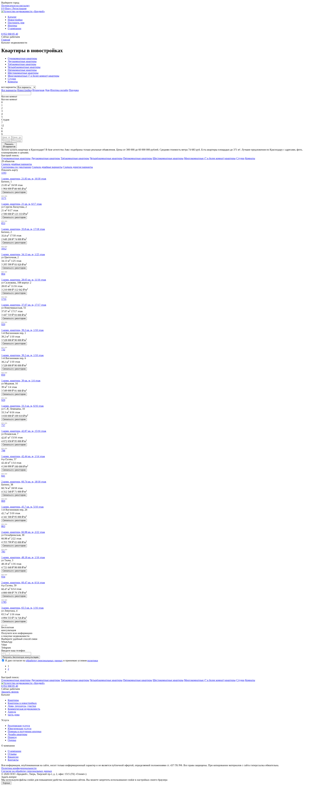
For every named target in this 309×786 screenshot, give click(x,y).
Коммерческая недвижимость (24, 709)
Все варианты (9, 90)
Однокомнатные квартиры (22, 58)
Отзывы (12, 754)
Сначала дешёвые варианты (16, 164)
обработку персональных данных (44, 660)
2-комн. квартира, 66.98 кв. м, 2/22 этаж (23, 532)
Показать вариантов (9, 145)
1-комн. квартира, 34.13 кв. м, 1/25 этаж (23, 254)
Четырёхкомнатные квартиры (24, 67)
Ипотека (12, 25)
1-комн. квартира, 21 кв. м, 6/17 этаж (21, 204)
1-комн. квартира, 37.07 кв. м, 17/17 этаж (23, 304)
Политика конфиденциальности (19, 768)
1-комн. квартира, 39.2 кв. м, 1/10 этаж (22, 330)
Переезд (12, 737)
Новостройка (24, 90)
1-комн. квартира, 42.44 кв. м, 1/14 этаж (23, 456)
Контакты (13, 759)
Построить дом (16, 22)
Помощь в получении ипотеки (24, 731)
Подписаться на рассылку (15, 5)
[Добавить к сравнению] (2, 196)
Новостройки (15, 19)
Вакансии (13, 757)
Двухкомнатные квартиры (22, 61)
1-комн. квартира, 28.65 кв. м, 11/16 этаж (23, 279)
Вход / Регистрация (15, 8)
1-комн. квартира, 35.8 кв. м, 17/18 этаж (23, 229)
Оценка (12, 740)
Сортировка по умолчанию (16, 167)
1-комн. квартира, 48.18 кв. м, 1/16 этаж (23, 557)
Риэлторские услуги (19, 725)
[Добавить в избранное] (6, 196)
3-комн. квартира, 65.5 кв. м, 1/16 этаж (22, 607)
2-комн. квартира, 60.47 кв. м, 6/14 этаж (23, 582)
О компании (14, 28)
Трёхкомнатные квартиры (22, 64)
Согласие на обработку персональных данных (26, 771)
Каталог (12, 16)
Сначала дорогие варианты (78, 167)
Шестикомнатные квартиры (23, 73)
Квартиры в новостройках (22, 703)
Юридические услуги (19, 728)
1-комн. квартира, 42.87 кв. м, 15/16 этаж (23, 431)
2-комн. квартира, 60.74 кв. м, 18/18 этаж (23, 481)
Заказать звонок (10, 691)
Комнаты (13, 81)
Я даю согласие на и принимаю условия (51, 660)
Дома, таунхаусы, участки (22, 706)
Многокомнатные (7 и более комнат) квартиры (33, 75)
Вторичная (38, 90)
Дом (47, 90)
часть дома (13, 714)
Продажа (74, 90)
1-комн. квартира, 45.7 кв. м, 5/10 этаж (22, 506)
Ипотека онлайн (59, 90)
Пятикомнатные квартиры (22, 70)
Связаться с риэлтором (14, 192)
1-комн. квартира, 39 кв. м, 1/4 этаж (20, 380)
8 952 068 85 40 (9, 34)
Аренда (12, 711)
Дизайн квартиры (17, 734)
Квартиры (13, 700)
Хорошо (6, 783)
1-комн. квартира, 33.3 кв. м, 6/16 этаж (22, 406)
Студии (12, 78)
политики (92, 660)
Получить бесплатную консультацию (21, 657)
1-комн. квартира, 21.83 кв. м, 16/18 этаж (23, 178)
